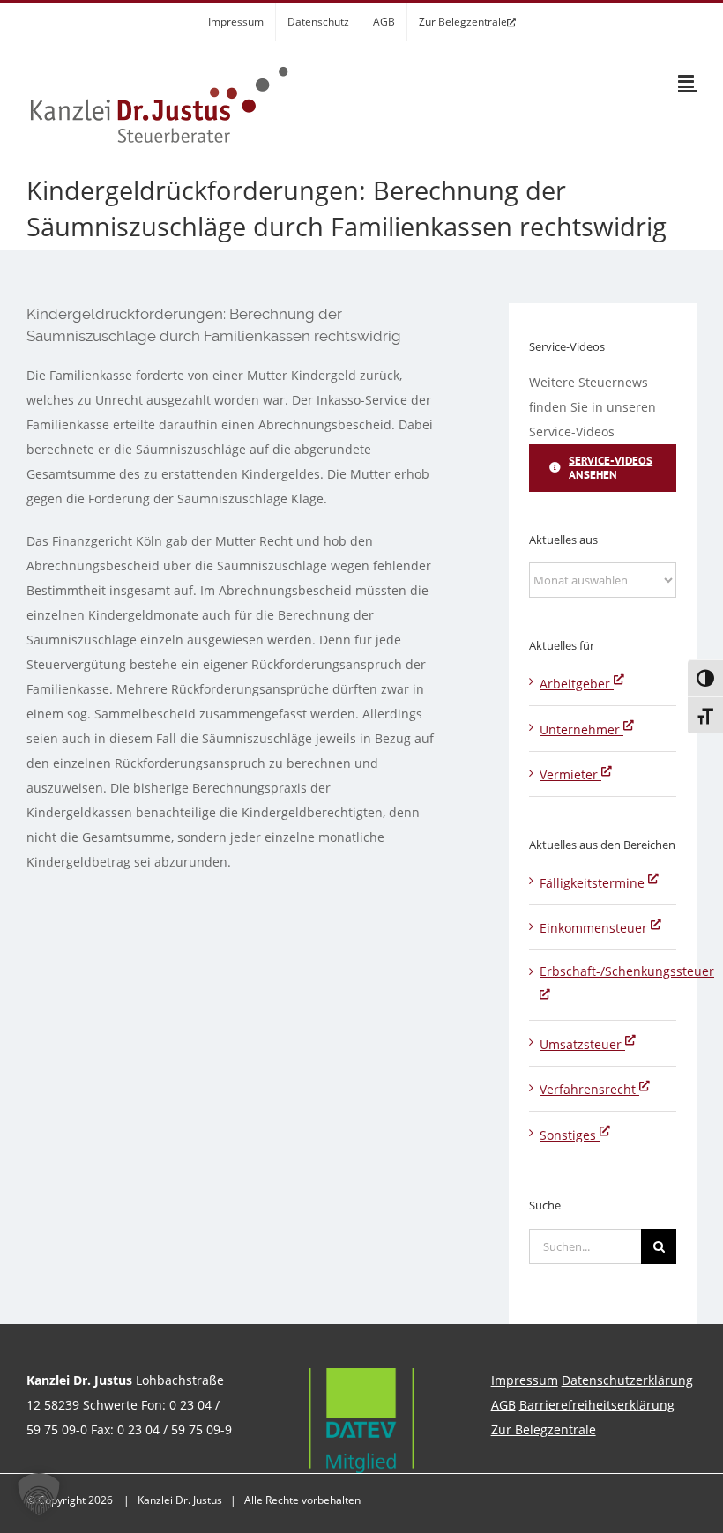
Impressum (524, 1380)
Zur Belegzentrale (543, 1429)
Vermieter (570, 774)
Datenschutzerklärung (627, 1380)
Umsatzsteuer (582, 1044)
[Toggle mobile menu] (687, 81)
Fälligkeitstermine (594, 882)
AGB (503, 1404)
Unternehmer (581, 729)
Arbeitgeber (577, 683)
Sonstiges (570, 1135)
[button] (39, 1494)
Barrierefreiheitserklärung (597, 1404)
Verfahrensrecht (589, 1089)
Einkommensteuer (595, 927)
